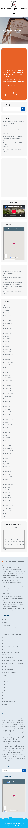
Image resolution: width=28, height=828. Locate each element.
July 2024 (7, 367)
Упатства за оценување (10, 701)
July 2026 (7, 305)
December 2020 (9, 477)
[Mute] (20, 215)
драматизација (13, 734)
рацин (15, 750)
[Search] (23, 109)
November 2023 (9, 388)
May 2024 (7, 372)
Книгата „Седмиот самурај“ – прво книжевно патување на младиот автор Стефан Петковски (13, 73)
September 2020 (9, 484)
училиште (7, 758)
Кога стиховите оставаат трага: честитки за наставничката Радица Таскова (12, 130)
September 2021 (9, 456)
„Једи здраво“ (6, 760)
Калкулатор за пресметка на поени (13, 660)
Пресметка (6, 684)
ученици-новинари (9, 754)
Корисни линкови (8, 669)
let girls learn (14, 724)
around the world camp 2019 (14, 718)
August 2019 (8, 510)
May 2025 (7, 341)
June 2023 (7, 401)
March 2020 (8, 495)
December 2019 (9, 503)
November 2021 (9, 451)
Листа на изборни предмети (11, 627)
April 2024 (7, 375)
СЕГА (22, 731)
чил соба (15, 758)
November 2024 (9, 357)
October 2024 (8, 359)
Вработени (6, 622)
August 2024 (8, 365)
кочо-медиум (18, 737)
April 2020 (7, 492)
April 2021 (7, 466)
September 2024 (9, 362)
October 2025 (8, 328)
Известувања (18, 93)
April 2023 (7, 406)
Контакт (6, 666)
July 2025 (7, 336)
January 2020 (8, 500)
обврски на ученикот (14, 743)
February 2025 (8, 349)
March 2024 (8, 378)
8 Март (4, 718)
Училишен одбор (8, 657)
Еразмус (19, 726)
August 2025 (8, 333)
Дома (5, 630)
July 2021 (7, 461)
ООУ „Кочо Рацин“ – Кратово (14, 9)
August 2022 (8, 427)
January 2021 (8, 474)
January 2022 (8, 445)
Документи (7, 625)
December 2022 (9, 417)
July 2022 (7, 430)
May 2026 (7, 310)
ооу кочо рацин (12, 744)
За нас (5, 633)
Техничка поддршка (9, 698)
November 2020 (9, 479)
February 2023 (8, 411)
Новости (18, 95)
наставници (5, 743)
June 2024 (7, 370)
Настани (13, 95)
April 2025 (7, 344)
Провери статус (8, 690)
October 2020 (8, 482)
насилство (17, 741)
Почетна (6, 678)
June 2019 (7, 516)
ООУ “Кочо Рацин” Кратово (13, 729)
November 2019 (9, 505)
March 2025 (8, 346)
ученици (19, 752)
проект (10, 748)
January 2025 (8, 352)
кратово (8, 739)
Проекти (6, 693)
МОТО (5, 649)
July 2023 (7, 398)
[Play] (5, 215)
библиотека (6, 735)
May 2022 (7, 435)
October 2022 (8, 422)
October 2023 (8, 391)
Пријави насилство (9, 687)
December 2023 (9, 385)
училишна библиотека (16, 756)
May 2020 (7, 490)
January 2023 (8, 414)
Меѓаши (12, 728)
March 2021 (8, 469)
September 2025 (9, 331)
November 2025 (9, 326)
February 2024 (8, 380)
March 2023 (8, 409)
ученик (11, 752)
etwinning (8, 722)
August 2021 (8, 458)
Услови (5, 704)
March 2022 (8, 440)
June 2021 (7, 464)
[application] (14, 211)
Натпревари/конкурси (10, 672)
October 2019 (8, 508)
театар (18, 750)
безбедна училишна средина (12, 733)
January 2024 (8, 383)
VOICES (13, 726)
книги (6, 737)
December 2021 (9, 448)
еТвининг (20, 735)
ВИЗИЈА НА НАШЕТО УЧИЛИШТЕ (13, 635)
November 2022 (9, 419)
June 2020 (7, 487)
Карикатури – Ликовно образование (13, 663)
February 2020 (8, 497)
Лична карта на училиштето (11, 641)
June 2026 (7, 307)
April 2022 (7, 438)
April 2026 (7, 312)
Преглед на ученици (9, 681)
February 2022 (8, 443)
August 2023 (8, 396)
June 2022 (7, 432)
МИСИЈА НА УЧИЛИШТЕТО (11, 646)
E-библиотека (7, 619)
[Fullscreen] (22, 215)
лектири (17, 739)
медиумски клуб (8, 741)
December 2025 (9, 323)
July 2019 (7, 513)
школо (21, 759)
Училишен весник (8, 97)
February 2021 (8, 471)
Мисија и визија (8, 643)
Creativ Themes (18, 825)
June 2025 (7, 339)
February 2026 (8, 318)
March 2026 (8, 315)
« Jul (4, 549)
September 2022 (9, 425)
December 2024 (9, 354)
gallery (14, 722)
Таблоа (5, 696)
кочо (11, 737)
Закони (5, 638)
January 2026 (8, 320)
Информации (7, 95)
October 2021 (8, 453)
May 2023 (7, 404)
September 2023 (9, 393)
